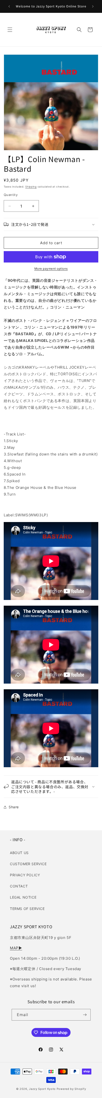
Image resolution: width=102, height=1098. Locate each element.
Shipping (31, 186)
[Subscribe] (84, 1015)
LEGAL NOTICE (23, 897)
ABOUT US (19, 853)
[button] (9, 29)
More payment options (51, 268)
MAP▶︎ (16, 948)
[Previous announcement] (9, 6)
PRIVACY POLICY (25, 875)
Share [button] (14, 807)
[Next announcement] (92, 6)
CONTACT (19, 886)
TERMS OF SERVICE (27, 909)
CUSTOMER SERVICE (28, 864)
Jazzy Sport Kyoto (42, 1089)
